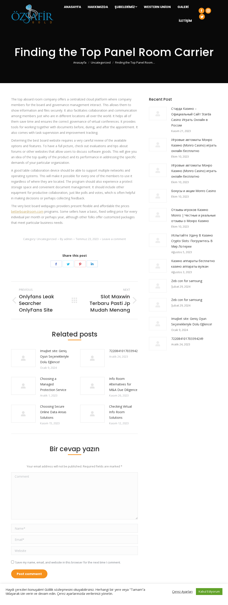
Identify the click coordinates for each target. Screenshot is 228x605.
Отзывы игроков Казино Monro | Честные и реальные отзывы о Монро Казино (193, 215)
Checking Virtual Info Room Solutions (120, 412)
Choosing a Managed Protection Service (53, 384)
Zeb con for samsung (186, 281)
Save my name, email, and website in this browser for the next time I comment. (68, 562)
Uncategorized (47, 239)
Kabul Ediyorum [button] (209, 591)
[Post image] (23, 358)
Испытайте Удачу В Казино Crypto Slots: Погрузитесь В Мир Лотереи (192, 240)
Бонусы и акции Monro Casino (193, 191)
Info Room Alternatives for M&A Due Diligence (123, 384)
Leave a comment (114, 239)
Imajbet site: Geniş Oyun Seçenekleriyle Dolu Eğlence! (54, 356)
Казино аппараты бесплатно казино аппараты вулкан (193, 263)
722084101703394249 (125, 351)
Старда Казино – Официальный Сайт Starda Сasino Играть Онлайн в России (191, 116)
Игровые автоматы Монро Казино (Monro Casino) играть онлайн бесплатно (194, 145)
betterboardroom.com (27, 211)
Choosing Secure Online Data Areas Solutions (53, 412)
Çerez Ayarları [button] (182, 591)
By (66, 239)
